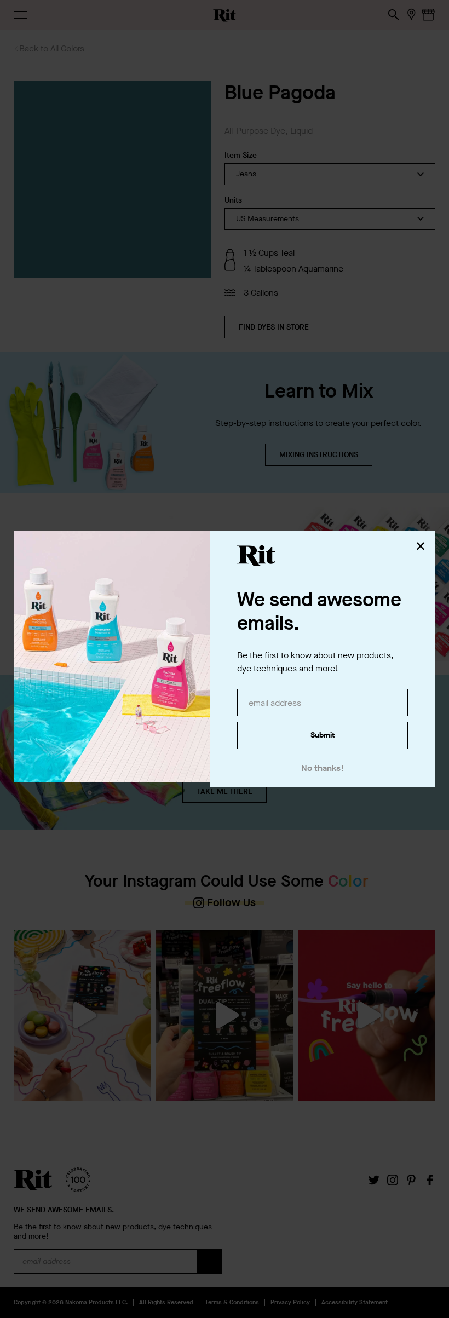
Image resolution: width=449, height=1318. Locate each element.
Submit (322, 735)
